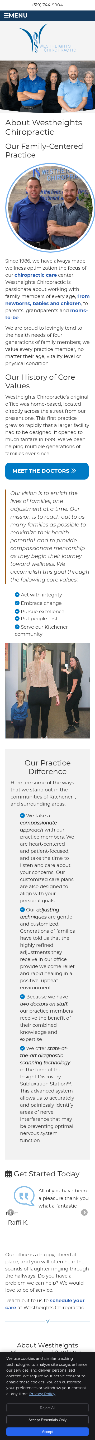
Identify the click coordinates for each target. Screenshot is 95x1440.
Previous (11, 1213)
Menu (18, 16)
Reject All (47, 1408)
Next (84, 1213)
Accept (47, 1432)
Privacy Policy (42, 1394)
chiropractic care (36, 275)
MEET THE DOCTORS (41, 471)
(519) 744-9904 (47, 5)
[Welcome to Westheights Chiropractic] (47, 51)
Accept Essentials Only (47, 1420)
